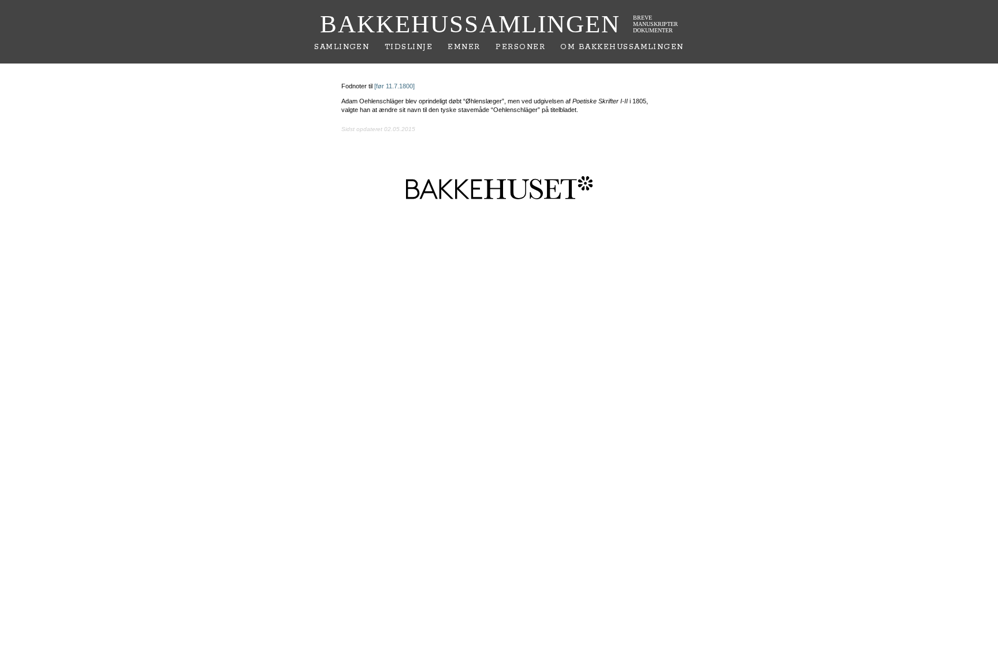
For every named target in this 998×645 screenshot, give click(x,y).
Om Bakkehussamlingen (621, 47)
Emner (464, 47)
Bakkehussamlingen (470, 24)
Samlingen (341, 47)
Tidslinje (409, 47)
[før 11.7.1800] (394, 86)
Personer (520, 47)
